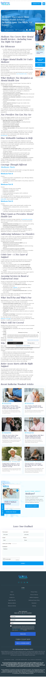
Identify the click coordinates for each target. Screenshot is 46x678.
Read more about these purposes (33, 339)
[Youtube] (27, 582)
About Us (12, 594)
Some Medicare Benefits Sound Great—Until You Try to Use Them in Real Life (34, 407)
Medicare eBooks (12, 603)
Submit (23, 563)
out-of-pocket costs (22, 73)
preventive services (27, 219)
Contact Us (11, 597)
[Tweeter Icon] (21, 582)
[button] (38, 332)
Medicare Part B (7, 184)
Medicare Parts (8, 167)
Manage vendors (10, 339)
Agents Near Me (12, 600)
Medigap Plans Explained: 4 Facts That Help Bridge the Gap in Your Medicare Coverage (11, 465)
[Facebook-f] (19, 582)
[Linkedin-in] (24, 582)
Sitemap (34, 605)
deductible (3, 199)
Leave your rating (7, 543)
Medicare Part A (7, 174)
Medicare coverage (6, 318)
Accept (15, 343)
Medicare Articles (12, 605)
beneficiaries (4, 135)
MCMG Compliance (34, 597)
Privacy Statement (27, 345)
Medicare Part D (7, 201)
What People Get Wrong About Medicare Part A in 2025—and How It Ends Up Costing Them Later (11, 407)
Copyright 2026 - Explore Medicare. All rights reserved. (23, 659)
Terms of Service (34, 594)
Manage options (31, 343)
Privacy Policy (34, 591)
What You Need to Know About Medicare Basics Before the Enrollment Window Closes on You (11, 436)
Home (12, 591)
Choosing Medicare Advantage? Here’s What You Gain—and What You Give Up (34, 465)
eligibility (15, 287)
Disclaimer (34, 603)
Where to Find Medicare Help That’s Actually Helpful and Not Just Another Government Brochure (34, 436)
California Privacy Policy (34, 600)
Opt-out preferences (19, 345)
